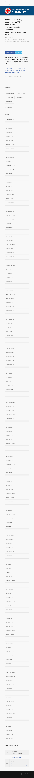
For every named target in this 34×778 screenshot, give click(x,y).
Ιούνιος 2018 (9, 527)
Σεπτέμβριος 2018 (10, 514)
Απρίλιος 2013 (9, 734)
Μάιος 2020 (9, 431)
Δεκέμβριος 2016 (10, 589)
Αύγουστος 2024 (10, 219)
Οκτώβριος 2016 (10, 597)
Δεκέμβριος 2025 (10, 153)
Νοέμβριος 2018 (10, 506)
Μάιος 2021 (9, 381)
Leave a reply (15, 72)
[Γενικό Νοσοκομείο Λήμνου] (16, 11)
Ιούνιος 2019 (9, 477)
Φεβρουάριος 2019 (10, 493)
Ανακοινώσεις (19, 76)
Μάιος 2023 (9, 281)
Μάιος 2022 (9, 331)
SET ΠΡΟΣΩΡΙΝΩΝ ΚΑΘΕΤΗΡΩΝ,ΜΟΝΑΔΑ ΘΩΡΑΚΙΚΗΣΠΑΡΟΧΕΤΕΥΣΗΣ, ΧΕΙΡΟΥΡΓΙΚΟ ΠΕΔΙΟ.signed (15, 70)
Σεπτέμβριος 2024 (10, 215)
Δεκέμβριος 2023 (10, 252)
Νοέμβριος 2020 (10, 406)
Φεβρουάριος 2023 (10, 294)
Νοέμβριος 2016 (10, 593)
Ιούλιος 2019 (9, 473)
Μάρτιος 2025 (9, 190)
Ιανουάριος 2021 (10, 398)
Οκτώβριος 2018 (10, 510)
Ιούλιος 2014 (9, 693)
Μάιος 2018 (9, 531)
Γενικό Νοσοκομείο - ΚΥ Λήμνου (16, 774)
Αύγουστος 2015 (10, 655)
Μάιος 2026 (9, 132)
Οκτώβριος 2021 (10, 360)
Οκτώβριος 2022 (10, 311)
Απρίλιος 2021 (9, 385)
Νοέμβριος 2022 (10, 306)
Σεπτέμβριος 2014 (10, 684)
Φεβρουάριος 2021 (10, 394)
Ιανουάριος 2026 (10, 149)
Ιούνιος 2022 (9, 327)
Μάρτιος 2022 (9, 340)
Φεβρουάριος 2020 (10, 443)
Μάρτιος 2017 (9, 576)
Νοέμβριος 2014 (10, 680)
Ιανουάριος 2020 (10, 448)
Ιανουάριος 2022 (10, 348)
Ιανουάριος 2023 (10, 298)
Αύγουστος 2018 (10, 518)
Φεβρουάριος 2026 (10, 144)
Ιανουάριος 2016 (10, 634)
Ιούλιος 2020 (9, 423)
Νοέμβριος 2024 (10, 207)
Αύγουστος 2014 (10, 688)
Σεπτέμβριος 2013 (10, 713)
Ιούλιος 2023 (9, 273)
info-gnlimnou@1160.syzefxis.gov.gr (16, 4)
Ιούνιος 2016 (9, 614)
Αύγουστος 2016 (10, 605)
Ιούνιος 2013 (9, 726)
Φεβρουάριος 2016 (10, 630)
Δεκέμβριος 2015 (10, 639)
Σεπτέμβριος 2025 (10, 165)
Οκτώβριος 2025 (10, 161)
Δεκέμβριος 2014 (10, 676)
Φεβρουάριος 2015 (10, 672)
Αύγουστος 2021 (10, 369)
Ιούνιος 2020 (9, 427)
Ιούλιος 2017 (9, 560)
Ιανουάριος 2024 (10, 248)
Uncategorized (10, 93)
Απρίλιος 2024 (9, 236)
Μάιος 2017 (9, 568)
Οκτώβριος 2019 (10, 460)
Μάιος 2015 (9, 668)
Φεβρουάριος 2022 (10, 344)
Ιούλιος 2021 (9, 373)
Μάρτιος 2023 (9, 290)
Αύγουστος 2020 (10, 419)
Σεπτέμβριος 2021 (10, 365)
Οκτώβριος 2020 (10, 410)
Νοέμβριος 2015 (10, 643)
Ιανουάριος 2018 (10, 535)
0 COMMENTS (18, 52)
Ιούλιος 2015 (9, 659)
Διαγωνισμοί (20, 97)
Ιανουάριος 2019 (10, 497)
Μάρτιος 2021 (9, 389)
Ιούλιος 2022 (9, 323)
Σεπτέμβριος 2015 (10, 651)
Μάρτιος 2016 (9, 626)
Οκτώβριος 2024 (10, 211)
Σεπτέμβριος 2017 (10, 551)
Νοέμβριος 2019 (10, 456)
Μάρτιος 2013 (9, 738)
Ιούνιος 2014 (9, 697)
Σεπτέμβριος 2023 (10, 265)
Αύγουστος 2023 (10, 269)
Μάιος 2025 (9, 182)
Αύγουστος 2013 (10, 718)
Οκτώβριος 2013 (10, 709)
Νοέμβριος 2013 (10, 705)
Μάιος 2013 (9, 730)
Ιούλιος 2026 (9, 124)
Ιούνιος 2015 (9, 664)
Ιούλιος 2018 (9, 522)
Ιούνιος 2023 (9, 277)
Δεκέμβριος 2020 (10, 402)
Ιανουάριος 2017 (10, 585)
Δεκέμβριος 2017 (10, 539)
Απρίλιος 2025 (9, 186)
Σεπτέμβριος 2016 (10, 601)
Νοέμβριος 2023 (10, 257)
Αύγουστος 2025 (10, 169)
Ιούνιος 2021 (9, 377)
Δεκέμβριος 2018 (10, 502)
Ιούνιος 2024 (9, 227)
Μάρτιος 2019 (9, 489)
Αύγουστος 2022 (10, 319)
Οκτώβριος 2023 (10, 261)
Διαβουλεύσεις (9, 97)
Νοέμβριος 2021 (10, 356)
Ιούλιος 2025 (9, 174)
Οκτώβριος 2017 (10, 547)
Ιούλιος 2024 (9, 223)
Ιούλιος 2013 (9, 722)
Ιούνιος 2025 (9, 178)
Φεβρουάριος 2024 (10, 244)
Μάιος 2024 (9, 232)
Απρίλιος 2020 (9, 435)
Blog (11, 37)
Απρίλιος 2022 (9, 335)
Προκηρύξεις (9, 102)
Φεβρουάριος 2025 (10, 194)
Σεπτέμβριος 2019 (10, 464)
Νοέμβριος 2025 (10, 157)
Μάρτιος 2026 (9, 140)
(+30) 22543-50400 (11, 2)
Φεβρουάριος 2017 (10, 581)
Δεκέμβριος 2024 (10, 203)
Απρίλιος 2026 (9, 136)
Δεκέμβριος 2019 (10, 452)
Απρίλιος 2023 (9, 286)
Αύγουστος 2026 (10, 120)
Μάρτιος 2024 (9, 240)
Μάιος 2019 (9, 481)
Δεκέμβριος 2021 (10, 352)
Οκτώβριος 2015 (10, 647)
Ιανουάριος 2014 (10, 701)
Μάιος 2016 (9, 618)
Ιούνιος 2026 (9, 128)
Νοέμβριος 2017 (10, 543)
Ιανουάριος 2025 (10, 198)
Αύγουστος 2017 (10, 556)
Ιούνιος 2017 (9, 564)
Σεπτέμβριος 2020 (10, 414)
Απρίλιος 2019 (9, 485)
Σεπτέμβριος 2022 (10, 315)
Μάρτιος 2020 (9, 439)
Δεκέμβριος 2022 (10, 302)
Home (6, 37)
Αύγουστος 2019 (10, 468)
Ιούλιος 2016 (9, 610)
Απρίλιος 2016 (9, 622)
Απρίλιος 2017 (9, 572)
